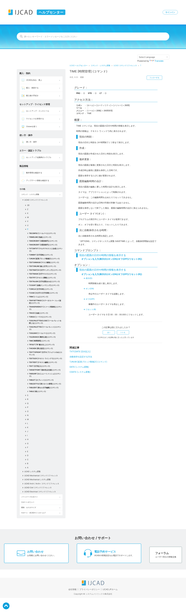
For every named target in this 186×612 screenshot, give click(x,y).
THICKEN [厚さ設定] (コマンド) (41, 348)
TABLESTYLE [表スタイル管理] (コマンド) (45, 384)
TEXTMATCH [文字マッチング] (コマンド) (45, 270)
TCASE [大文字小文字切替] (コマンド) (43, 293)
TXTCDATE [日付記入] (80, 351)
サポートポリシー (27, 502)
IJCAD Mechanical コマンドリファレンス (41, 475)
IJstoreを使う (31, 126)
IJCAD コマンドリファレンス (125, 65)
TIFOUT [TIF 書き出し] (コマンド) (41, 345)
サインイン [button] (170, 12)
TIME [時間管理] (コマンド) (39, 341)
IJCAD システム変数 (32, 471)
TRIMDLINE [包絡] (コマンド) (40, 237)
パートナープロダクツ (29, 497)
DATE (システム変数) (79, 367)
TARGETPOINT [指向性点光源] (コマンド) (44, 370)
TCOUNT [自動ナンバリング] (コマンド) (44, 285)
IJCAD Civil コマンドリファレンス (38, 487)
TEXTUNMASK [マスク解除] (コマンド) (44, 262)
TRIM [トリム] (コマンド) (38, 297)
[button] (60, 80)
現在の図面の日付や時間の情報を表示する (102, 255)
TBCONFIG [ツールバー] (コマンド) (42, 233)
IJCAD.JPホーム (110, 589)
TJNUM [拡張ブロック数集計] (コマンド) (44, 259)
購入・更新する (32, 88)
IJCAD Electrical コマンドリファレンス (40, 491)
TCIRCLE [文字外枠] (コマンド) (41, 289)
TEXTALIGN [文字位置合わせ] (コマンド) (44, 281)
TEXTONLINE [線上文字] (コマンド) (42, 266)
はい (108, 332)
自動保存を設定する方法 (81, 356)
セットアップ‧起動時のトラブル (38, 157)
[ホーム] (93, 584)
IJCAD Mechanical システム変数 (37, 479)
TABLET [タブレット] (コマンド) (41, 380)
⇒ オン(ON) (88, 288)
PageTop (6, 605)
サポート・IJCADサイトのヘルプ (33, 513)
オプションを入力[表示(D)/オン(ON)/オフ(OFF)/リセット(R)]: (111, 259)
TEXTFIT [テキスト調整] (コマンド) (42, 278)
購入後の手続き (32, 96)
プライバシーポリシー (89, 589)
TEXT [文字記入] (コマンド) (39, 366)
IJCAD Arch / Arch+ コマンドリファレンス (41, 483)
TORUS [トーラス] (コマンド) (40, 317)
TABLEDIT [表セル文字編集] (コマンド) (43, 388)
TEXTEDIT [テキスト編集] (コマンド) (43, 362)
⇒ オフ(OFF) (89, 299)
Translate (159, 61)
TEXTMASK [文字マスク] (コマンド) (43, 274)
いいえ (123, 332)
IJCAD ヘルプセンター (79, 65)
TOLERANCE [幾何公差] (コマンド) (42, 337)
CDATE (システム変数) (80, 372)
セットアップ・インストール (37, 111)
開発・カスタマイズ (28, 507)
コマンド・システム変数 (100, 65)
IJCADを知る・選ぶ (34, 80)
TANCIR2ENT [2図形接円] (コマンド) (43, 245)
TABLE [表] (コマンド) (37, 391)
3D (28, 205)
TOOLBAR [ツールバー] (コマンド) (42, 333)
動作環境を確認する (34, 173)
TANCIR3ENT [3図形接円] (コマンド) (43, 241)
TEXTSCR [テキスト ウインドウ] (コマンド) (45, 358)
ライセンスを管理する (35, 119)
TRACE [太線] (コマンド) (38, 313)
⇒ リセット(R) (89, 309)
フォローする (154, 78)
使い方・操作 (31, 142)
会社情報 (72, 589)
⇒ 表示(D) (87, 278)
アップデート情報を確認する (37, 180)
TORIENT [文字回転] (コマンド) (41, 255)
